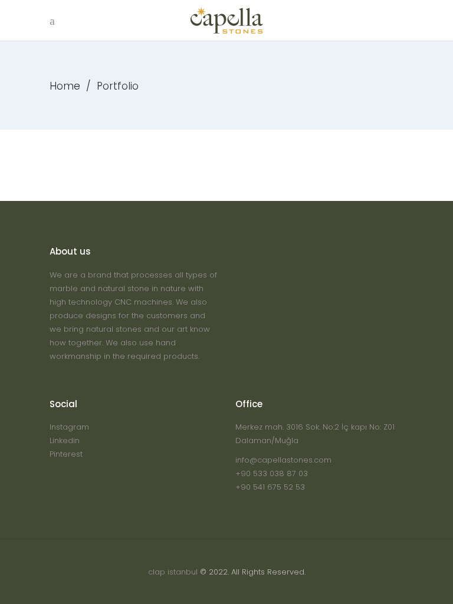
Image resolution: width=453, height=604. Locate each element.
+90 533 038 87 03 (271, 473)
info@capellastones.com (283, 460)
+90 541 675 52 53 (270, 487)
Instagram (69, 427)
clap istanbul (173, 571)
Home (65, 86)
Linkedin (65, 440)
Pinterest (66, 454)
